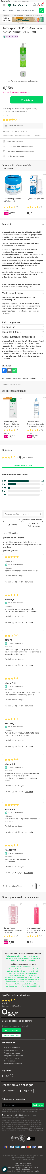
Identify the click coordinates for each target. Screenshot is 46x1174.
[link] (17, 457)
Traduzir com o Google (14, 575)
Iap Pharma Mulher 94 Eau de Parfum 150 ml (22, 969)
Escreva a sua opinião (23, 465)
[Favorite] (21, 175)
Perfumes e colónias (13, 956)
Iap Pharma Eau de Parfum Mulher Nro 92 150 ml (23, 986)
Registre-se (38, 1105)
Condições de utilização (23, 1165)
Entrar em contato (11, 1030)
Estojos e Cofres (23, 958)
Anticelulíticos (11, 958)
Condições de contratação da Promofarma (23, 1167)
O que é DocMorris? (12, 1048)
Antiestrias (34, 958)
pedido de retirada (11, 1035)
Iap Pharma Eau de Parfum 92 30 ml (22, 975)
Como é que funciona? (13, 1050)
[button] (38, 4)
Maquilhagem (30, 960)
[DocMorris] (17, 5)
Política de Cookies (23, 1169)
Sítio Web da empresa (13, 1063)
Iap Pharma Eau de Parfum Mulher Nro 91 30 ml (22, 982)
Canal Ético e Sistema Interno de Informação (23, 1171)
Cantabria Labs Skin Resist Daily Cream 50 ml (22, 984)
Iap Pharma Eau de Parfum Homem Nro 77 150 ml (22, 980)
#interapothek (8, 135)
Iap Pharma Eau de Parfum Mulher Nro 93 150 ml (22, 978)
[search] (41, 10)
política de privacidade (15, 1115)
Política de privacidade (23, 1163)
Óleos (25, 956)
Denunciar (29, 582)
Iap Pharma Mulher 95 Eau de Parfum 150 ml (22, 971)
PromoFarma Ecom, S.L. (20, 131)
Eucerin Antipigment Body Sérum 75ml (22, 973)
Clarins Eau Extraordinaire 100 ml (22, 967)
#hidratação (36, 135)
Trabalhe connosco (12, 1053)
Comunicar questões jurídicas (10, 384)
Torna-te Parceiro (11, 1058)
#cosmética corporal (22, 135)
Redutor (14, 960)
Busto (21, 960)
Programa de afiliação (13, 1055)
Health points (9, 1061)
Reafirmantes (33, 956)
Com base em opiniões (11, 1006)
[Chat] (34, 4)
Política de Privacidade (35, 1130)
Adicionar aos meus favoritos (24, 81)
